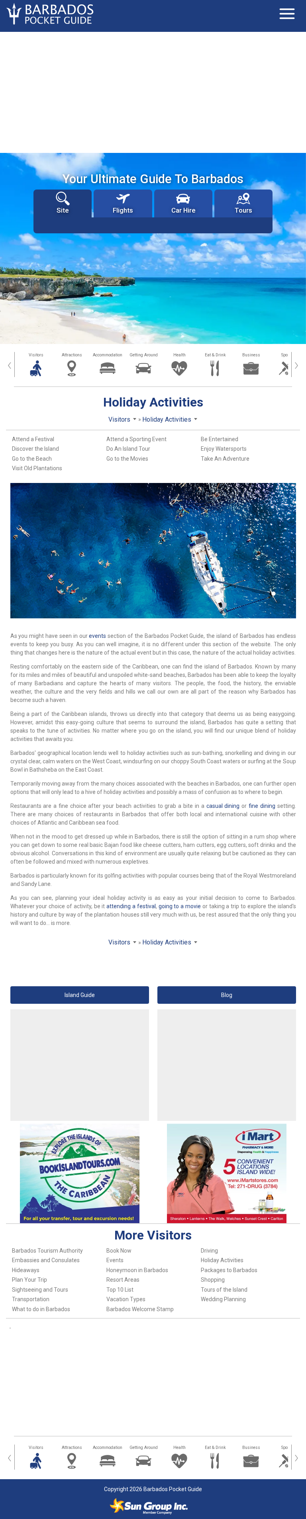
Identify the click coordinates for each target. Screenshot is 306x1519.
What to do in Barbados (41, 1309)
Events (115, 1260)
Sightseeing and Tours (40, 1289)
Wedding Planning (223, 1299)
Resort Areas (122, 1280)
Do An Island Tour (128, 449)
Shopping (213, 1280)
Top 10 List (119, 1289)
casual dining (223, 806)
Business (251, 355)
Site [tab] (63, 210)
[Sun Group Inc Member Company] (149, 1506)
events (97, 636)
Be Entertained (219, 439)
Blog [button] (226, 995)
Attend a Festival (33, 439)
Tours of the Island (224, 1289)
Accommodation (107, 355)
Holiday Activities (222, 1260)
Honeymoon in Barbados (137, 1270)
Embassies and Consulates (46, 1260)
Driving (209, 1250)
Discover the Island (35, 449)
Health (179, 355)
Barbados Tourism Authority (47, 1250)
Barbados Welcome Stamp (140, 1309)
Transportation (30, 1299)
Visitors (36, 355)
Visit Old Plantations (37, 468)
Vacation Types (125, 1299)
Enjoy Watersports (224, 449)
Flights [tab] (123, 210)
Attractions (72, 355)
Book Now (118, 1250)
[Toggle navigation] (287, 14)
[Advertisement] (153, 91)
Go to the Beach (32, 459)
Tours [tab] (243, 210)
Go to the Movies (127, 459)
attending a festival (131, 906)
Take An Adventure (225, 459)
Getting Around (143, 355)
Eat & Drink (215, 355)
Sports (287, 355)
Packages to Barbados (229, 1270)
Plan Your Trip (29, 1280)
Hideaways (25, 1270)
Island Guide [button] (80, 995)
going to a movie (180, 906)
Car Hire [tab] (183, 210)
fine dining (262, 806)
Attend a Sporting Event (136, 439)
